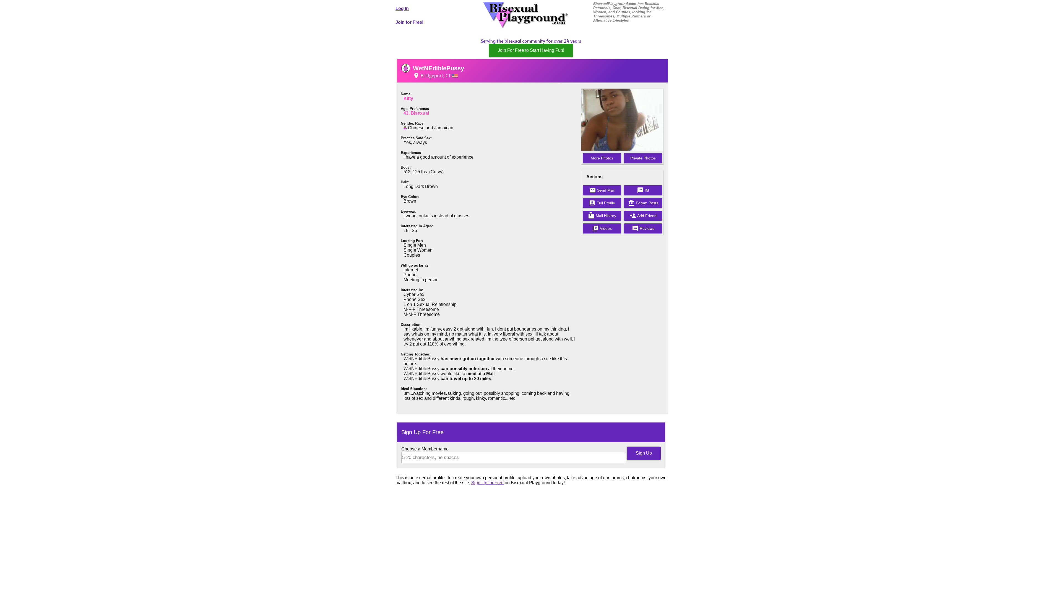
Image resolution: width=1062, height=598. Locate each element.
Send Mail (602, 190)
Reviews (643, 228)
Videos (602, 228)
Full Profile (602, 203)
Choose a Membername (425, 449)
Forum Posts (643, 203)
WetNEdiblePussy (438, 68)
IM (643, 190)
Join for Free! (409, 22)
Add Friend (643, 215)
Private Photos (643, 158)
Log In (402, 8)
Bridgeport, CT (432, 76)
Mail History (602, 215)
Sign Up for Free (487, 482)
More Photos (602, 158)
